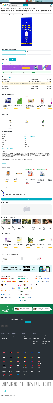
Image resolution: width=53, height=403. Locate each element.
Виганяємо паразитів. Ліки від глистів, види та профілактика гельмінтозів (46, 225)
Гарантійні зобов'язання (26, 335)
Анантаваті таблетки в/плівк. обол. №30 (7, 245)
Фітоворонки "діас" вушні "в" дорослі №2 (18, 179)
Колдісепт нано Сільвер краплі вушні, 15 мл (7, 179)
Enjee (2, 12)
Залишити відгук (26, 199)
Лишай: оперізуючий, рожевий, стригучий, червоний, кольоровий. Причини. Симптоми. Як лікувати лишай (36, 225)
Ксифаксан (10, 257)
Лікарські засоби (35, 335)
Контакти (15, 3)
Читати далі (4, 163)
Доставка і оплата (21, 3)
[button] (14, 52)
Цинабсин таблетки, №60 (18, 244)
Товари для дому (45, 336)
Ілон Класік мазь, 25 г (40, 244)
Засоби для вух (13, 8)
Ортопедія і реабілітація (37, 344)
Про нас (34, 3)
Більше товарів (5, 114)
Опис (10, 14)
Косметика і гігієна (36, 336)
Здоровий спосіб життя (46, 341)
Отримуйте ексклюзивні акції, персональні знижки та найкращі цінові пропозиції (21, 319)
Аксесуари (44, 343)
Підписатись (28, 322)
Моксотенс (43, 257)
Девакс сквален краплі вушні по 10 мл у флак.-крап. (30, 179)
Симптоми (44, 344)
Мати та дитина (45, 335)
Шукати (25, 5)
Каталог (11, 3)
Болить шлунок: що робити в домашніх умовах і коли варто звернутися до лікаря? (5, 225)
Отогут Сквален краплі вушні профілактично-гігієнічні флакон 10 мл (41, 179)
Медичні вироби (35, 341)
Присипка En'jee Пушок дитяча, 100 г (41, 106)
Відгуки (23, 14)
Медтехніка (34, 343)
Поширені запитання (28, 3)
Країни (13, 336)
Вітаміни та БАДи (36, 338)
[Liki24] (3, 391)
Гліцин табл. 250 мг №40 (18, 105)
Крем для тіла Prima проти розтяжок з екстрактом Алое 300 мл (30, 106)
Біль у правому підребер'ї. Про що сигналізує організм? (16, 225)
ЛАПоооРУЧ (44, 338)
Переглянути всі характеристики (7, 148)
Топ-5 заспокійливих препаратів (26, 225)
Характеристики (16, 14)
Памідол (26, 257)
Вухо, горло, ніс (6, 8)
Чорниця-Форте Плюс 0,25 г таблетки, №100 (7, 106)
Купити (12, 59)
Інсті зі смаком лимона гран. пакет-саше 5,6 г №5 (30, 245)
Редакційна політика (25, 336)
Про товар (5, 14)
